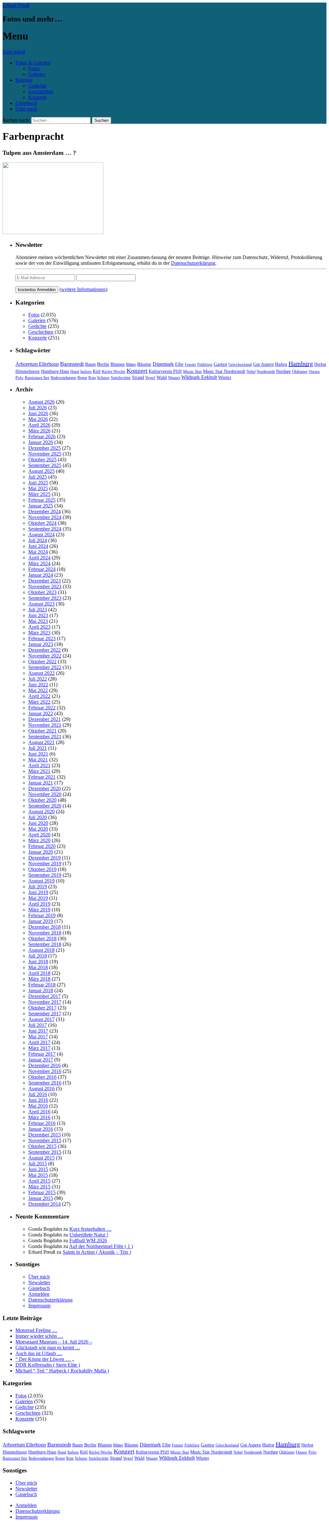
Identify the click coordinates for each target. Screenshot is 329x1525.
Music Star (192, 371)
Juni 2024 (38, 546)
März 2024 (39, 563)
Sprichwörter (121, 377)
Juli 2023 (37, 609)
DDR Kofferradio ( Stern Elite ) (47, 1365)
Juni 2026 (38, 413)
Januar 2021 (40, 782)
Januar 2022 (40, 713)
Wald (161, 377)
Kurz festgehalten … (90, 1229)
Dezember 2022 (44, 650)
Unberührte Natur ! (88, 1234)
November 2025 (44, 454)
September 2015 (44, 1152)
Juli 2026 (37, 407)
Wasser (174, 377)
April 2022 (39, 696)
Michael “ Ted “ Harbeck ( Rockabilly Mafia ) (62, 1370)
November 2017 (44, 1002)
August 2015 (41, 1158)
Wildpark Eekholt (199, 377)
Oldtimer (299, 371)
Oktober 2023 (42, 592)
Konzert (137, 370)
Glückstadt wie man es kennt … (47, 1347)
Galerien (37, 74)
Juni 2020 (38, 823)
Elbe (179, 364)
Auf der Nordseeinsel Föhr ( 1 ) (101, 1246)
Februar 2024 (42, 569)
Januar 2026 (40, 442)
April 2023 (39, 627)
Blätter (131, 364)
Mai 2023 (38, 621)
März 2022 (39, 702)
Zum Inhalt (14, 51)
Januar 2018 (40, 990)
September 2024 (44, 529)
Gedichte (37, 85)
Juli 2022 (37, 679)
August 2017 (41, 1019)
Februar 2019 (42, 915)
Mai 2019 (38, 898)
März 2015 (39, 1186)
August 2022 (41, 673)
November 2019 (44, 863)
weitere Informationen (83, 289)
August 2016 (41, 1088)
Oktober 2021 (42, 730)
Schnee (103, 377)
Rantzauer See (37, 377)
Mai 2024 (38, 552)
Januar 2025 (40, 505)
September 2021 (44, 736)
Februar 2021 (42, 777)
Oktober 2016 (42, 1077)
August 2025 (41, 471)
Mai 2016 (38, 1106)
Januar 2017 (40, 1059)
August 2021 (41, 742)
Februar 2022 (42, 707)
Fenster (190, 364)
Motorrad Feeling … (36, 1330)
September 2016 (44, 1082)
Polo (19, 377)
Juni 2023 (38, 615)
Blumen (118, 364)
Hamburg (301, 363)
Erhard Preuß (16, 5)
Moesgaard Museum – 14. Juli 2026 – (53, 1342)
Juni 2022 (38, 684)
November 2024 (44, 517)
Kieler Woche (113, 371)
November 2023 (44, 586)
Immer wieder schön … (39, 1336)
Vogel (150, 377)
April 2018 (39, 973)
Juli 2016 (37, 1094)
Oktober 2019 (42, 869)
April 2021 (39, 765)
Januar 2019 (40, 921)
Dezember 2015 (44, 1134)
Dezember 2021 (44, 719)
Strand (138, 377)
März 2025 (39, 494)
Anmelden (38, 1294)
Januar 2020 (40, 852)
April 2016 (39, 1111)
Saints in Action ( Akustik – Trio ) (97, 1252)
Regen (82, 377)
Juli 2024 (37, 540)
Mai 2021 (38, 759)
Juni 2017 (38, 1031)
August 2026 (41, 402)
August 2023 (41, 604)
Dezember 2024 (44, 511)
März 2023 (39, 632)
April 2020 (39, 834)
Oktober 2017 (42, 1007)
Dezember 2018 (44, 927)
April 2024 (39, 557)
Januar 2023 (40, 644)
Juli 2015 (37, 1163)
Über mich (26, 109)
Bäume (144, 364)
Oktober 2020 (42, 800)
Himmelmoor (27, 371)
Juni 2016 (38, 1100)
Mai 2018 (38, 967)
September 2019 (44, 875)
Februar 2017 (42, 1054)
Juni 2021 (38, 754)
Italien (86, 371)
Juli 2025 (37, 477)
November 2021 (44, 725)
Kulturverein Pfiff (165, 371)
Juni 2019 (38, 892)
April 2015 (39, 1181)
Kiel (97, 371)
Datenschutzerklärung (193, 263)
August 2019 (41, 881)
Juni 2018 (38, 961)
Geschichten (40, 91)
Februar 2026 (42, 436)
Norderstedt (266, 371)
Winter (224, 377)
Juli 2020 (37, 817)
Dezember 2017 (44, 996)
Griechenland (240, 364)
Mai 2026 (38, 419)
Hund (74, 371)
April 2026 (39, 425)
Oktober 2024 (42, 523)
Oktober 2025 (42, 459)
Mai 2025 (38, 488)
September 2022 (44, 667)
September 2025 (44, 465)
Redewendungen (63, 377)
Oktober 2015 (42, 1146)
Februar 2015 (42, 1192)
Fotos (34, 68)
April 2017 (39, 1042)
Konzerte (37, 97)
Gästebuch (26, 103)
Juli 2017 (37, 1025)
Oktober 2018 (42, 938)
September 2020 (44, 806)
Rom (92, 377)
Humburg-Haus (55, 371)
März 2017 (39, 1048)
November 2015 (44, 1140)
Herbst (320, 364)
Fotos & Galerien (32, 62)
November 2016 (44, 1071)
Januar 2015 (40, 1198)
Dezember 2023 (44, 580)
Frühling (204, 364)
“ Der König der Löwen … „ (44, 1359)
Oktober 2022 (42, 661)
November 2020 (44, 794)
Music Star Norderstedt (224, 371)
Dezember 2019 (44, 857)
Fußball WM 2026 (88, 1240)
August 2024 (41, 534)
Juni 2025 (38, 482)
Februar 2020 (42, 846)
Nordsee (283, 371)
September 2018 (44, 944)
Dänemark (163, 364)
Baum (90, 364)
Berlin (103, 364)
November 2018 (44, 932)
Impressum (39, 1305)
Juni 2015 (38, 1169)
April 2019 (39, 904)
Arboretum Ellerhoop (37, 364)
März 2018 (39, 979)
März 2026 (39, 430)
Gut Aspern (263, 364)
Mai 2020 (38, 829)
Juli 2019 (37, 886)
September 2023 (44, 598)
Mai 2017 (38, 1036)
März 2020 (39, 840)
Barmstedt (72, 364)
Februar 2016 (42, 1123)
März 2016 (39, 1117)
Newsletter (39, 1282)
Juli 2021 (37, 748)
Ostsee (314, 371)
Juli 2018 (37, 956)
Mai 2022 (38, 690)
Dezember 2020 (44, 788)
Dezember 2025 (44, 448)
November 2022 (44, 655)
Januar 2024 (40, 575)
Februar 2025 (42, 500)
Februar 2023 (42, 638)
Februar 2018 (42, 984)
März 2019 (39, 909)
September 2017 (44, 1013)
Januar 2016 (40, 1129)
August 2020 (41, 811)
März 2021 (39, 771)
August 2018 (41, 950)
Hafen (281, 364)
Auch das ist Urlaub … (38, 1353)
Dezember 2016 (44, 1065)
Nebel (250, 371)
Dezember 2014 (44, 1204)
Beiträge (23, 80)
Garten (220, 364)
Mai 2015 (38, 1175)
